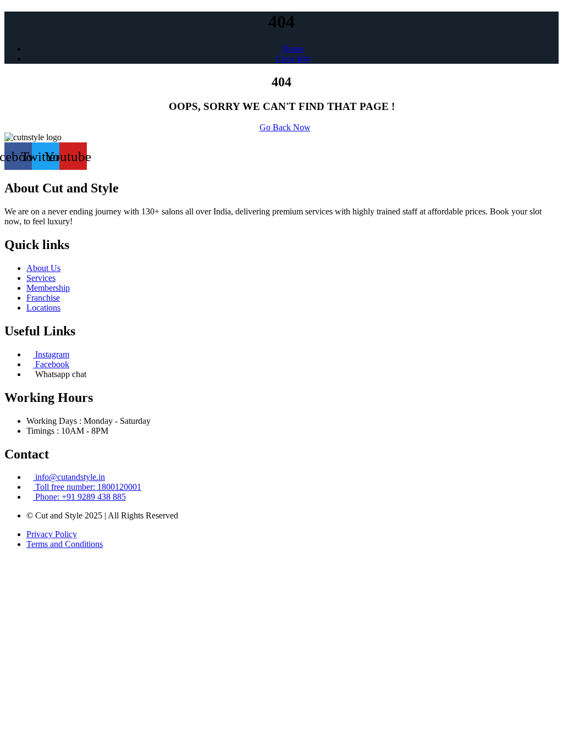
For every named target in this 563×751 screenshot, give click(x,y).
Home (292, 48)
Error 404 (293, 58)
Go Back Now (285, 127)
